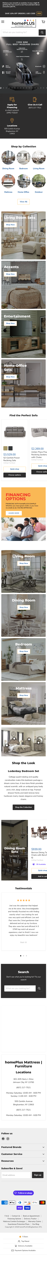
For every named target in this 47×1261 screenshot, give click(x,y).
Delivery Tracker (30, 1219)
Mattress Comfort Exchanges (14, 1221)
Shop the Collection (23, 807)
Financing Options (14, 1219)
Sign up (37, 1175)
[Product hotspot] (14, 739)
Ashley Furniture (9, 463)
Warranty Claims (34, 1221)
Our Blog (35, 1224)
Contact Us (16, 1216)
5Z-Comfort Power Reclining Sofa (11, 459)
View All (23, 201)
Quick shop (14, 469)
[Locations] (12, 126)
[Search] (42, 32)
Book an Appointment (31, 1216)
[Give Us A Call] (35, 105)
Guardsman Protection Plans (18, 1224)
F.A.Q (7, 1216)
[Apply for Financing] (12, 105)
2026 (39, 13)
